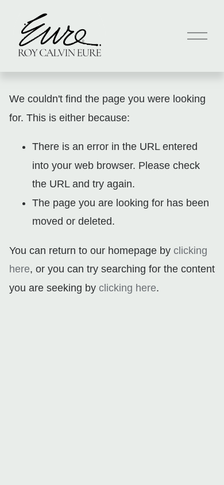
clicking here (127, 288)
